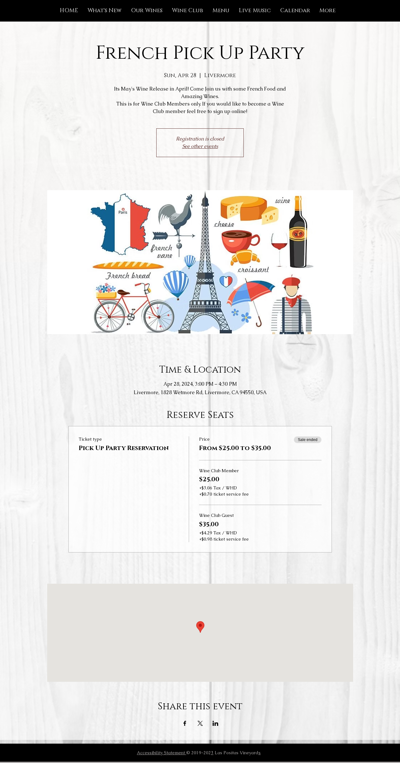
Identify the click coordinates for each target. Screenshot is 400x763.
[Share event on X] (200, 723)
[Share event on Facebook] (185, 723)
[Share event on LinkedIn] (215, 723)
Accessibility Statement (161, 753)
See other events (200, 146)
